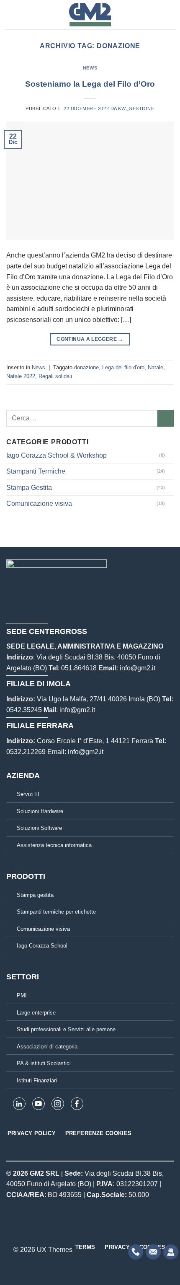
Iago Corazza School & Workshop (56, 455)
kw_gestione (136, 108)
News (90, 67)
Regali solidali (55, 376)
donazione (86, 367)
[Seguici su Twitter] (95, 1231)
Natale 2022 (20, 376)
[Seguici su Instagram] (85, 1231)
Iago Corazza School (42, 946)
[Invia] (165, 418)
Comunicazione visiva (39, 503)
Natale (155, 367)
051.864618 (79, 668)
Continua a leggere (90, 339)
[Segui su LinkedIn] (105, 1231)
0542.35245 (24, 709)
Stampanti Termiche (35, 471)
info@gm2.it (137, 668)
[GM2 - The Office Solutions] (90, 14)
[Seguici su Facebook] (74, 1231)
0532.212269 (26, 751)
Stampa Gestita (29, 487)
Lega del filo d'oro (123, 367)
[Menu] (9, 14)
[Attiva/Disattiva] (170, 455)
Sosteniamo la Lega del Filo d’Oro (90, 84)
